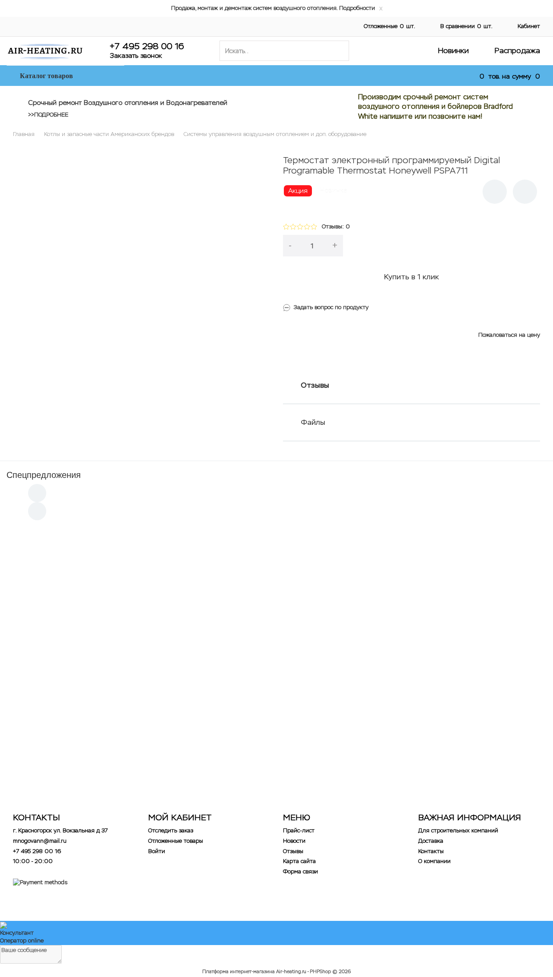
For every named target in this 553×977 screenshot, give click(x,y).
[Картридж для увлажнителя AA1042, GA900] (85, 567)
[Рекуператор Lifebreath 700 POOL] (340, 698)
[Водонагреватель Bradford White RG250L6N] (467, 698)
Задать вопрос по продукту (331, 307)
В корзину (447, 245)
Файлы (313, 422)
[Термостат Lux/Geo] (213, 698)
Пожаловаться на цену (509, 334)
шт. (389, 26)
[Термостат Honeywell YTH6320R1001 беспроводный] (213, 567)
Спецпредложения (43, 475)
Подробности (357, 8)
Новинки (453, 50)
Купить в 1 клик (411, 276)
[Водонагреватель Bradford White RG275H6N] (85, 698)
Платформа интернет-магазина (238, 971)
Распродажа (517, 50)
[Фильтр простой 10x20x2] (340, 567)
